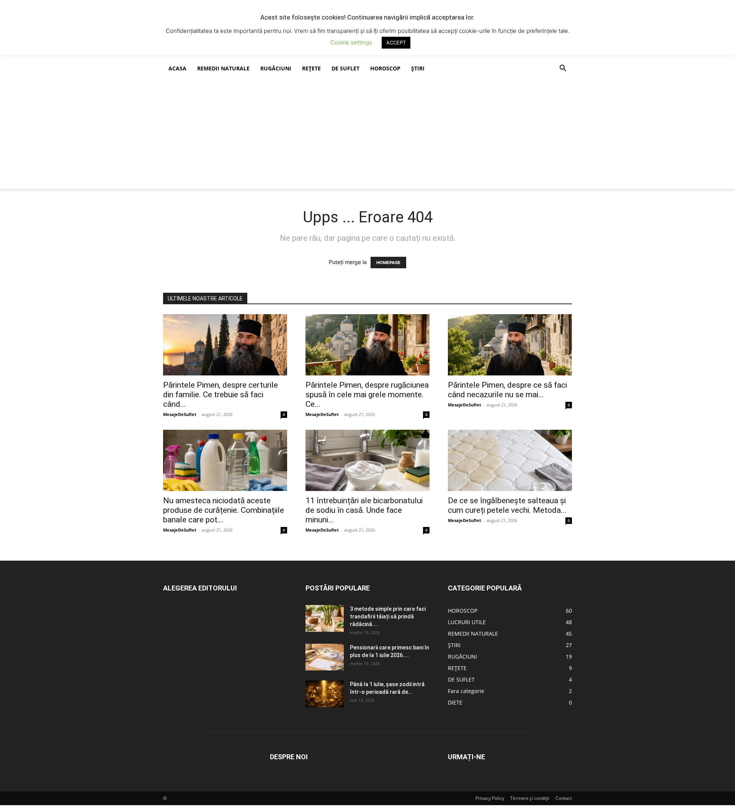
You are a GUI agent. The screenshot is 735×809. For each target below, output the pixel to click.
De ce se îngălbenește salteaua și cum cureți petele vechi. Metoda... (507, 505)
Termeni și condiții (529, 798)
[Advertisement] (367, 135)
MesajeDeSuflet (179, 414)
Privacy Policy (489, 798)
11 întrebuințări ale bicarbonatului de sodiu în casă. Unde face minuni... (364, 510)
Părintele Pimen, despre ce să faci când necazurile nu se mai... (507, 389)
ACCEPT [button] (396, 42)
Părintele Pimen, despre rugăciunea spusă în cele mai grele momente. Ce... (367, 394)
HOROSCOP (385, 68)
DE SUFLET (345, 68)
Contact (563, 798)
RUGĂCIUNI (275, 68)
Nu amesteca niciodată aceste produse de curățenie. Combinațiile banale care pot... (223, 510)
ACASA (177, 68)
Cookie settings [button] (351, 42)
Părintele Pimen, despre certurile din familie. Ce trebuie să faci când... (220, 394)
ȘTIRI (418, 68)
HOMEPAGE (388, 262)
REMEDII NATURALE (223, 68)
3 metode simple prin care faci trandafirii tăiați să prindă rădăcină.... (388, 616)
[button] (563, 69)
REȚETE (311, 68)
